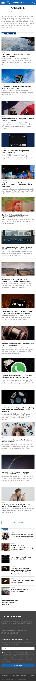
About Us (16, 676)
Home (32, 676)
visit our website (16, 658)
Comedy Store (23, 630)
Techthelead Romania (9, 630)
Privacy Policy (6, 676)
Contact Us (24, 676)
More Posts (18, 522)
